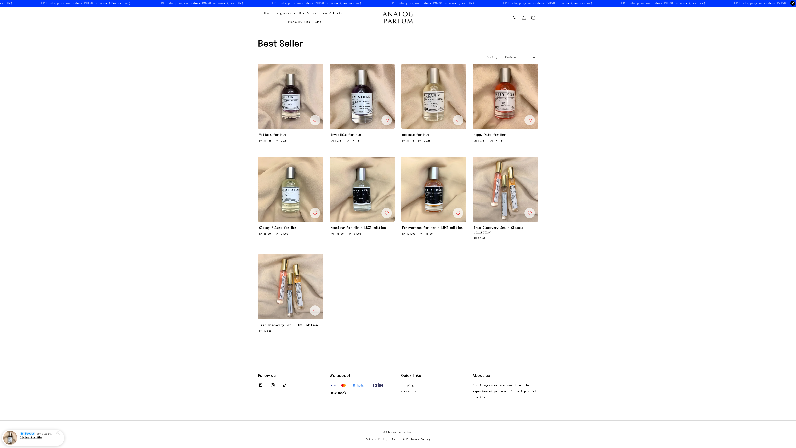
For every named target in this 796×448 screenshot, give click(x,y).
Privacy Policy (377, 439)
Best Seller (308, 13)
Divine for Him (31, 437)
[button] (515, 17)
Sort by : (494, 57)
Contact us (409, 391)
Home (267, 13)
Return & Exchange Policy (411, 439)
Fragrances (283, 13)
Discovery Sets (299, 21)
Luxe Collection (333, 13)
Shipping (407, 385)
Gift (318, 21)
